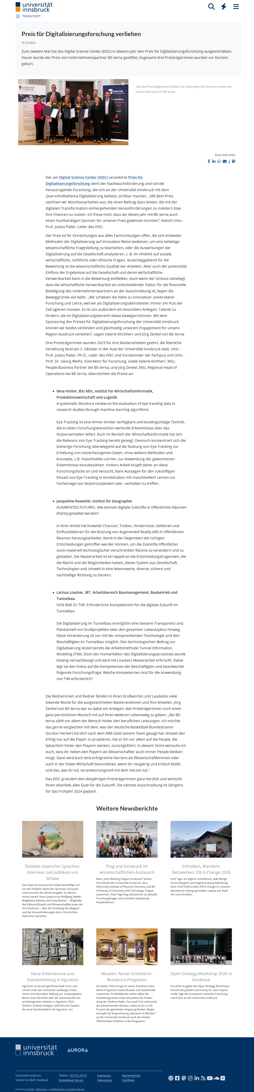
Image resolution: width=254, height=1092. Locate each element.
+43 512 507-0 (78, 1075)
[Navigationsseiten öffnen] (18, 16)
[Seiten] (236, 7)
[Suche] (211, 7)
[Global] (223, 7)
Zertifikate (128, 1080)
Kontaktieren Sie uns (71, 1080)
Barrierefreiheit (131, 1075)
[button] (209, 161)
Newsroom (31, 15)
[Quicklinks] (224, 7)
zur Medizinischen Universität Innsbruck (66, 1089)
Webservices (41, 1089)
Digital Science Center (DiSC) (83, 177)
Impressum (104, 1075)
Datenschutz (104, 1080)
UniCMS (30, 1089)
